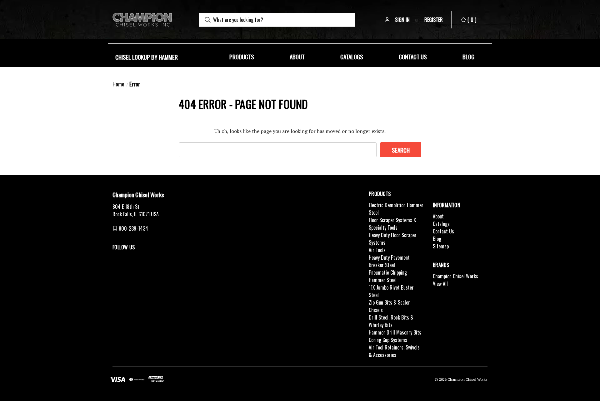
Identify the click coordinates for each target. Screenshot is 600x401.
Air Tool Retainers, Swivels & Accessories (394, 351)
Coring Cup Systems (388, 340)
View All (440, 283)
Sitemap (441, 246)
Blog (468, 56)
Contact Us (413, 56)
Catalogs (351, 56)
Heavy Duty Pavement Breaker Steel (389, 261)
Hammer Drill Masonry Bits (395, 332)
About (297, 56)
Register (433, 19)
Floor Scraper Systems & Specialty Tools (393, 223)
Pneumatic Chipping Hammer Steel (388, 276)
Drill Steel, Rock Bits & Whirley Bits (391, 321)
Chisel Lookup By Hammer (146, 56)
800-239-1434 (133, 228)
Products (241, 56)
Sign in (402, 19)
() (472, 19)
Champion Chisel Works (455, 276)
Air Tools (377, 250)
